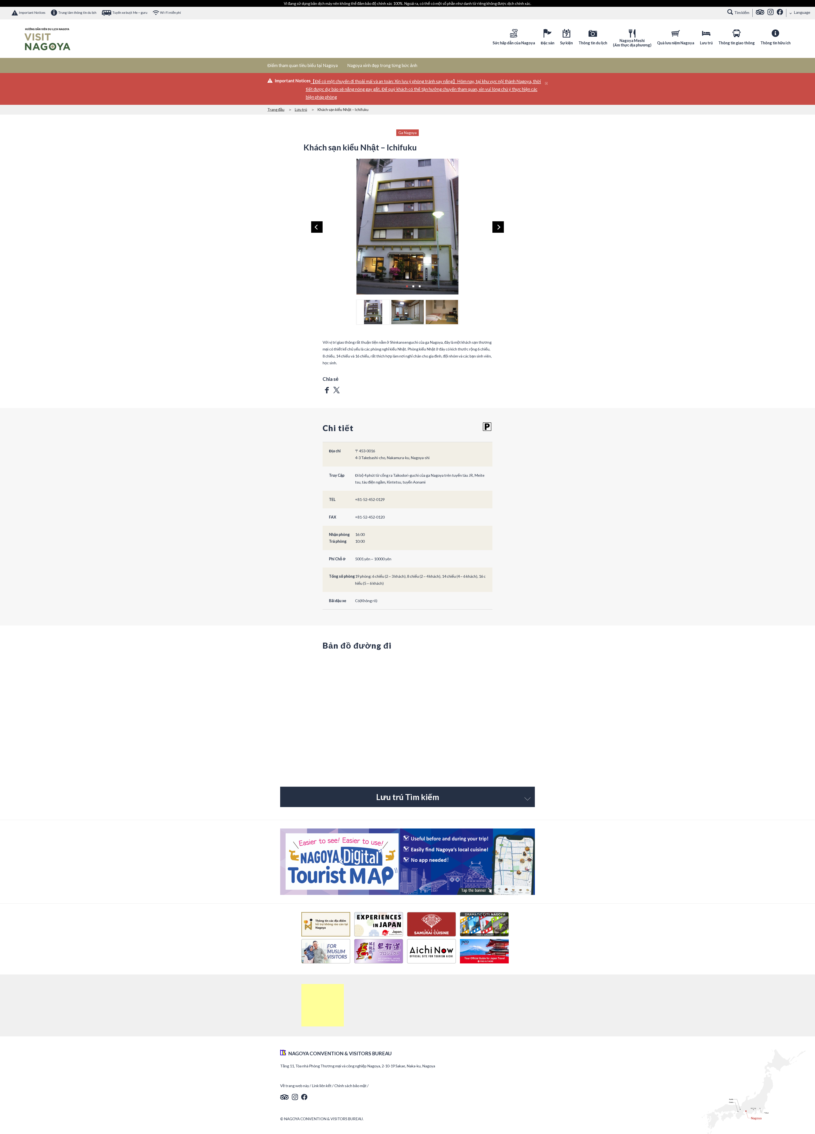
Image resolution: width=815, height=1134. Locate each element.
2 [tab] (413, 286)
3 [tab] (419, 286)
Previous (317, 227)
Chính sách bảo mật (350, 1085)
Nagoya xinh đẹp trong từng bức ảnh (382, 65)
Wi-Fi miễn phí (170, 12)
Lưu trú (301, 109)
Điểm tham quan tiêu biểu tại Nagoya (302, 65)
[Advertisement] (322, 1005)
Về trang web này (294, 1085)
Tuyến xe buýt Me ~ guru (129, 12)
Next (498, 227)
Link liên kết (322, 1085)
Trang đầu (275, 109)
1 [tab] (407, 286)
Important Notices (32, 12)
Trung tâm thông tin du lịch (77, 12)
